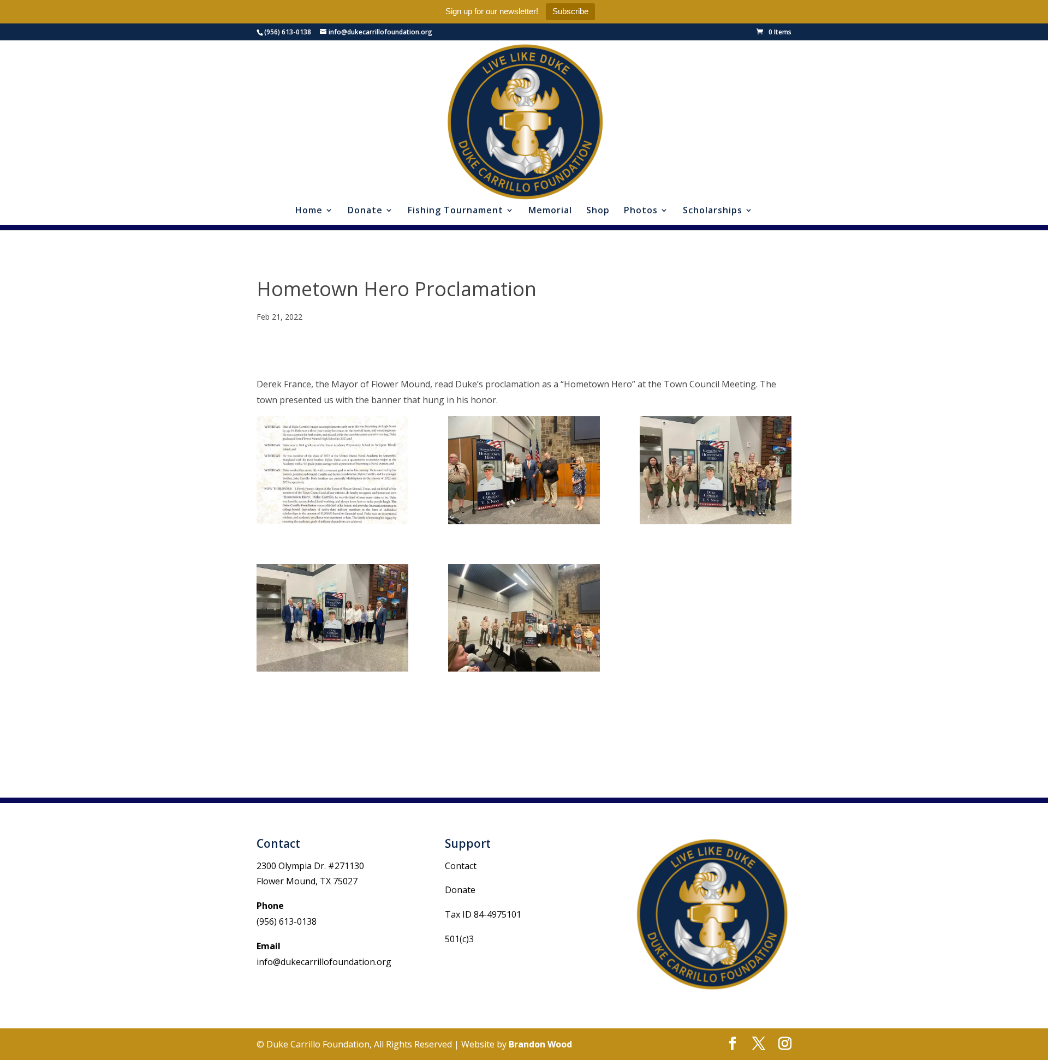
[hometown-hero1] (524, 470)
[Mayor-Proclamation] (332, 470)
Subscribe (570, 11)
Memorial (550, 211)
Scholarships (712, 211)
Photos (641, 211)
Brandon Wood (540, 1044)
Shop (598, 211)
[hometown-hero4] (332, 618)
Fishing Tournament (455, 211)
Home (309, 211)
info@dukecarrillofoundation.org (324, 962)
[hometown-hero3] (524, 618)
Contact (461, 866)
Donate (365, 211)
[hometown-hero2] (715, 470)
